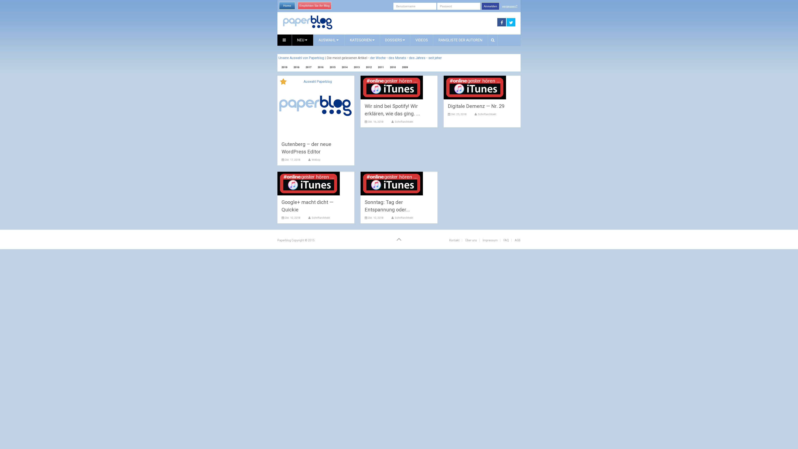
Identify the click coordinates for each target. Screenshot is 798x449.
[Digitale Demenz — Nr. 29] (475, 87)
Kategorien (361, 40)
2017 (309, 67)
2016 (321, 67)
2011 (381, 67)
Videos (421, 40)
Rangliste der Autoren (460, 40)
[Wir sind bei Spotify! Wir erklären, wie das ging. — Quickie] (392, 87)
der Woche (378, 58)
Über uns (471, 240)
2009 (405, 67)
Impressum (490, 240)
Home (287, 5)
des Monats (397, 58)
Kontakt (454, 240)
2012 (369, 67)
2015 (333, 67)
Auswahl (327, 40)
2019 (284, 67)
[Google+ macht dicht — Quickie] (308, 183)
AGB (518, 240)
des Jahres (417, 58)
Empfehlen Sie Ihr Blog (314, 5)
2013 (357, 67)
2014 (345, 67)
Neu (301, 40)
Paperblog (284, 240)
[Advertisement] (415, 22)
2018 (296, 67)
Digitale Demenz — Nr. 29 (476, 106)
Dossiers (393, 40)
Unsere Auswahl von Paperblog (301, 58)
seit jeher (435, 58)
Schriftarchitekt (403, 121)
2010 (393, 67)
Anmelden (490, 6)
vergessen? (509, 6)
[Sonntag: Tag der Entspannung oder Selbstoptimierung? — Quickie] (392, 183)
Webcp (315, 159)
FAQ (506, 240)
